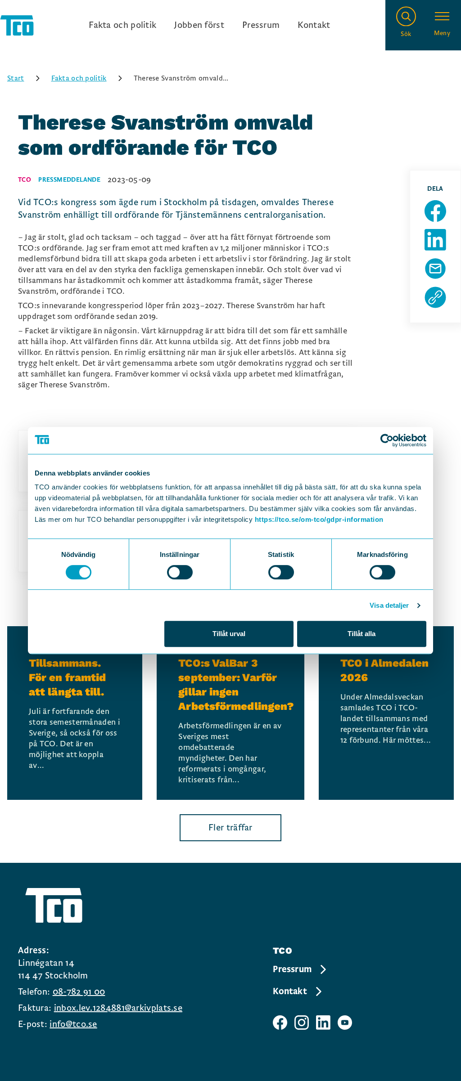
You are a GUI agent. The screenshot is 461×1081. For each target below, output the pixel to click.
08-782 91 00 (79, 992)
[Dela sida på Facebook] (435, 211)
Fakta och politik (122, 25)
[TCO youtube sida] (345, 1022)
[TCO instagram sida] (301, 1022)
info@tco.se (73, 1024)
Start (15, 78)
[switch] (180, 572)
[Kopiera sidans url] (435, 297)
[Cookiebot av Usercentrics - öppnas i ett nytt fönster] (387, 440)
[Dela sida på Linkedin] (435, 240)
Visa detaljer (389, 605)
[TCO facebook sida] (280, 1022)
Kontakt (314, 25)
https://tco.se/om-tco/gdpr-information (319, 519)
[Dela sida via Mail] (435, 268)
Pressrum (261, 25)
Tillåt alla (361, 633)
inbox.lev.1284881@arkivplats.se (118, 1008)
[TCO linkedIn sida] (323, 1022)
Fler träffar (230, 827)
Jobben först (199, 25)
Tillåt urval (228, 633)
